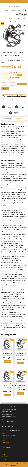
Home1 (3, 445)
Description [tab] (7, 119)
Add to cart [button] (7, 361)
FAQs (3, 440)
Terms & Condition (6, 456)
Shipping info (5, 454)
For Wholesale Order (6, 442)
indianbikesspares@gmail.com (9, 409)
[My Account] (17, 14)
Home (2, 19)
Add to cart (21, 84)
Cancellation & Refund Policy (8, 435)
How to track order (6, 447)
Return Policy (5, 452)
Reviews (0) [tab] (19, 119)
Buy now (5, 88)
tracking (4, 459)
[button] (24, 25)
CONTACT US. (5, 438)
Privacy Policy (5, 449)
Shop (6, 19)
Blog (3, 433)
